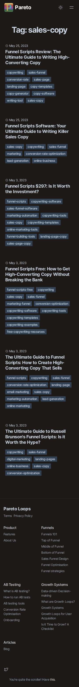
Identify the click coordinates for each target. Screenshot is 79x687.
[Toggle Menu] (71, 7)
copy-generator (17, 93)
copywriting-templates (43, 222)
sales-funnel (37, 72)
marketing (14, 153)
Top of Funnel (50, 540)
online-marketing (18, 406)
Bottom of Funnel (52, 552)
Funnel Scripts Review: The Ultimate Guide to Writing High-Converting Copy (37, 57)
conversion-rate (18, 79)
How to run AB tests (17, 597)
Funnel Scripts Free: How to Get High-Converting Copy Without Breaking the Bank (37, 274)
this (52, 679)
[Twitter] (6, 669)
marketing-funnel (18, 303)
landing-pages (45, 459)
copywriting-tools (54, 215)
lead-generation (18, 160)
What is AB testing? (16, 591)
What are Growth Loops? (58, 601)
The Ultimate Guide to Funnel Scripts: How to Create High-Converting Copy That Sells (35, 362)
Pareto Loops (17, 508)
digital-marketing (18, 459)
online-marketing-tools (22, 229)
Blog (6, 649)
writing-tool (14, 100)
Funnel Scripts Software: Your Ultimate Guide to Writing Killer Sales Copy (36, 131)
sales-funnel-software (22, 208)
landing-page (16, 86)
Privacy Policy (23, 516)
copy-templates (41, 86)
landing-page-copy (53, 236)
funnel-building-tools (21, 236)
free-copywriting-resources (26, 331)
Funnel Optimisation (54, 565)
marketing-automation (22, 215)
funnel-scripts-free (19, 289)
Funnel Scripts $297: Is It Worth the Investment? (37, 188)
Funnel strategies (52, 571)
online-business (44, 160)
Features (9, 534)
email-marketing (18, 392)
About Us (10, 540)
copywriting (15, 72)
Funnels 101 (49, 534)
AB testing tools (14, 603)
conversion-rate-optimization (45, 153)
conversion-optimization (52, 303)
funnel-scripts (16, 201)
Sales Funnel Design (54, 558)
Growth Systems (52, 607)
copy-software (44, 93)
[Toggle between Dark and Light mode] (60, 7)
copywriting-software (46, 201)
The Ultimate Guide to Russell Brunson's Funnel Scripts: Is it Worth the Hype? (35, 437)
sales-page (41, 79)
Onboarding (12, 620)
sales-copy (35, 100)
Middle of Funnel (52, 546)
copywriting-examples (22, 324)
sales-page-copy (19, 243)
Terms (8, 516)
